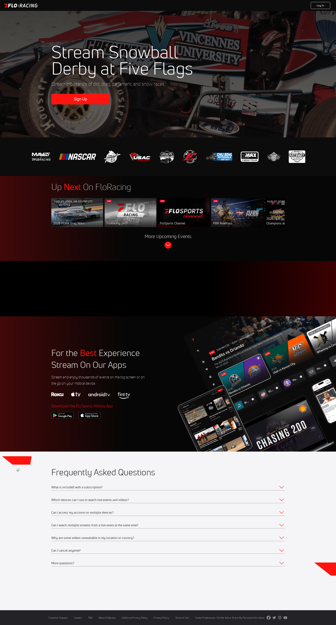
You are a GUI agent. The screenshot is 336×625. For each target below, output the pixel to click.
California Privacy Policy (134, 617)
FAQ (90, 617)
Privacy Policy (161, 617)
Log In (320, 5)
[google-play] (62, 425)
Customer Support (58, 617)
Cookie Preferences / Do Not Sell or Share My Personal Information (230, 617)
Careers (78, 617)
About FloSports (107, 617)
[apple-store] (89, 425)
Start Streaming (77, 216)
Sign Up (80, 99)
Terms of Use (182, 617)
